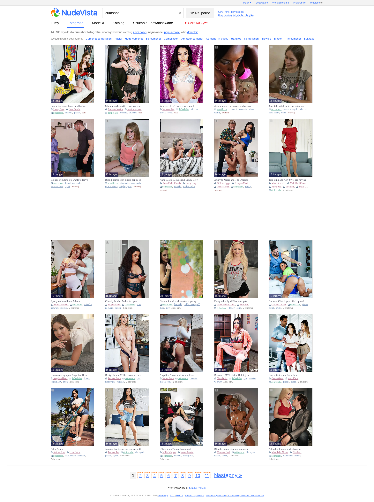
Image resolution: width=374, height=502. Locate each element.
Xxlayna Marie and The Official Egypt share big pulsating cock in (232, 179)
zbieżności (139, 32)
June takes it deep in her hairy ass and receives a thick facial (286, 106)
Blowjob (266, 38)
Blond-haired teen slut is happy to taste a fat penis (123, 179)
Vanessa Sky (168, 109)
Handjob (236, 38)
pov (167, 308)
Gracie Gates (277, 378)
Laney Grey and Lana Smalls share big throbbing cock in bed (69, 106)
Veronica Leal (223, 452)
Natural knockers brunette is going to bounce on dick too (178, 301)
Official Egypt (223, 183)
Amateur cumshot (192, 38)
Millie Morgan (169, 452)
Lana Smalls (74, 109)
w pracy (217, 382)
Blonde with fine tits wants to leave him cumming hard (69, 179)
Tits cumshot (293, 38)
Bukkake (309, 38)
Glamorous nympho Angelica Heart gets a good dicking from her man (69, 375)
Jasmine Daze (114, 378)
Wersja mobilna (280, 2)
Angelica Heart (60, 378)
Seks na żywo (198, 23)
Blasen (278, 38)
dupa (251, 109)
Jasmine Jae (113, 452)
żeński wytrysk (290, 109)
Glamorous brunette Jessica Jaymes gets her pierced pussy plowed (123, 106)
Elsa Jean (244, 304)
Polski (246, 2)
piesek (77, 112)
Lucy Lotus (75, 452)
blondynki (70, 183)
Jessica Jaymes (134, 109)
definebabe (58, 112)
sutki (79, 183)
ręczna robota (57, 186)
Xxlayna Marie (242, 183)
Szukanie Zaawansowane (153, 23)
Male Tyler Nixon (280, 452)
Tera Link (290, 186)
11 (207, 475)
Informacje (163, 495)
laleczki (63, 308)
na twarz (54, 308)
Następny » (228, 475)
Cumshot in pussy (217, 38)
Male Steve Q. (278, 183)
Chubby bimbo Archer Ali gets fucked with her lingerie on (121, 301)
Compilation (171, 38)
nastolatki (243, 109)
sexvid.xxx (222, 109)
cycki (170, 112)
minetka (68, 112)
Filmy (55, 23)
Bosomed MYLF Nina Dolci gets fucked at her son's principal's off (231, 375)
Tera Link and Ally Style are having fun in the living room (287, 179)
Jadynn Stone (114, 304)
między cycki (125, 186)
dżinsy (232, 308)
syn (245, 378)
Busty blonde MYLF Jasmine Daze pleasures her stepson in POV (123, 375)
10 (197, 475)
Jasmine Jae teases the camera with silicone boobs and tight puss (123, 449)
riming (248, 186)
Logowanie (262, 2)
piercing (123, 112)
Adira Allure (57, 448)
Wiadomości (233, 495)
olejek (271, 308)
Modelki (98, 23)
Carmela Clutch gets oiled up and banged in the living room (286, 301)
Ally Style (276, 186)
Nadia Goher (223, 186)
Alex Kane (293, 378)
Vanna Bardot (187, 452)
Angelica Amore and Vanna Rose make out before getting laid (177, 375)
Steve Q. (303, 186)
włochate (303, 109)
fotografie (75, 23)
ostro (238, 308)
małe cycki (136, 183)
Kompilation (251, 38)
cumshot (233, 109)
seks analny (274, 112)
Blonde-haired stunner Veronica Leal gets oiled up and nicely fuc (231, 449)
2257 (172, 495)
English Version (197, 487)
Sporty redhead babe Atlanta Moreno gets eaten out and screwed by (69, 301)
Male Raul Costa (297, 183)
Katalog (118, 23)
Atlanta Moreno (60, 304)
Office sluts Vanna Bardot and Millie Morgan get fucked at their (177, 449)
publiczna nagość (192, 304)
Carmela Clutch (279, 304)
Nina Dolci (222, 378)
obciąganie (140, 452)
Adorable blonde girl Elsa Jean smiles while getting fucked (285, 449)
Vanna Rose (168, 378)
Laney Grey (58, 109)
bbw (139, 304)
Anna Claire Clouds (171, 183)
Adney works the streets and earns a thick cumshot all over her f (232, 106)
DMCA (179, 495)
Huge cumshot (134, 38)
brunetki (133, 112)
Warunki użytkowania (216, 495)
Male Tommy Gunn (226, 304)
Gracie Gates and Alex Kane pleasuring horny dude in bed (284, 375)
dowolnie (192, 32)
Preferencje (299, 2)
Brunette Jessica (115, 109)
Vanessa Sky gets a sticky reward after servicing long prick (177, 106)
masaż (217, 455)
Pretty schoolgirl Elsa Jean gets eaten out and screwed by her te (230, 301)
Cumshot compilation (99, 38)
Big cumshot (153, 38)
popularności (172, 32)
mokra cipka (189, 186)
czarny (217, 112)
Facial (118, 38)
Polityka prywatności (194, 495)
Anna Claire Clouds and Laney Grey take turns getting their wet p (179, 179)
